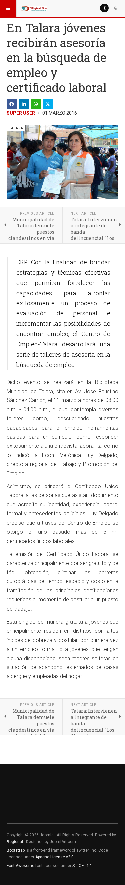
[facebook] (12, 104)
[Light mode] (104, 8)
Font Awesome (20, 865)
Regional (15, 842)
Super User (21, 113)
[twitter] (48, 104)
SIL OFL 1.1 (82, 865)
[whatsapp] (36, 104)
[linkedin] (24, 104)
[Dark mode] (115, 8)
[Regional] (34, 8)
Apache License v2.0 (54, 857)
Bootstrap (16, 850)
